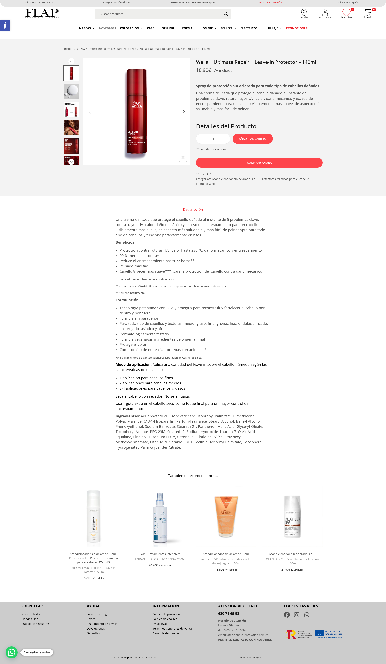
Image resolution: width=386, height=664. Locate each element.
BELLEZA (227, 28)
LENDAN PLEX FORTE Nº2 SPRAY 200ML (160, 559)
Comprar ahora (259, 162)
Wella (212, 184)
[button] (5, 25)
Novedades (107, 28)
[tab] (193, 209)
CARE (150, 28)
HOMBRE (206, 28)
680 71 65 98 (228, 613)
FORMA (187, 28)
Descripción (193, 209)
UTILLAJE (271, 28)
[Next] (183, 111)
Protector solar (79, 558)
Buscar (225, 14)
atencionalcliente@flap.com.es (247, 635)
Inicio (67, 49)
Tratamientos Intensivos (164, 554)
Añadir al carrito (252, 139)
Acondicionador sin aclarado (231, 179)
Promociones (296, 28)
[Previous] (89, 111)
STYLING (168, 28)
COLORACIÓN (129, 28)
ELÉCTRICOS (249, 28)
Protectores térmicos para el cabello (112, 49)
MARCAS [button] (85, 28)
